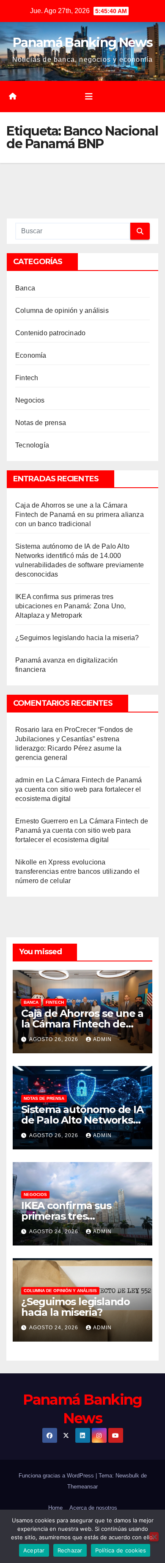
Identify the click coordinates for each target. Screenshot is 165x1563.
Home (55, 1508)
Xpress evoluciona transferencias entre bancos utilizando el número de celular (77, 871)
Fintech (26, 377)
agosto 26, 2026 (54, 1039)
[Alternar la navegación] (89, 96)
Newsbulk (127, 1475)
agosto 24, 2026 (54, 1231)
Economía (31, 355)
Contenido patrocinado (50, 333)
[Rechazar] (154, 1536)
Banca (25, 288)
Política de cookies (120, 1550)
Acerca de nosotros (93, 1508)
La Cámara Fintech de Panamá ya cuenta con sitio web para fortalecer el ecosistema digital (78, 789)
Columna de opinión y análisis (62, 310)
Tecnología (32, 445)
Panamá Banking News (82, 42)
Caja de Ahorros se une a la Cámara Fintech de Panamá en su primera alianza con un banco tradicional (79, 514)
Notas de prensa (40, 422)
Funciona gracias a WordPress (57, 1475)
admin (24, 780)
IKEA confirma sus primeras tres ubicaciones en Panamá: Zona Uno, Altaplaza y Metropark (70, 606)
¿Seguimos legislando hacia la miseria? (77, 637)
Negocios (30, 400)
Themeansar (82, 1486)
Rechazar (70, 1550)
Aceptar (34, 1550)
